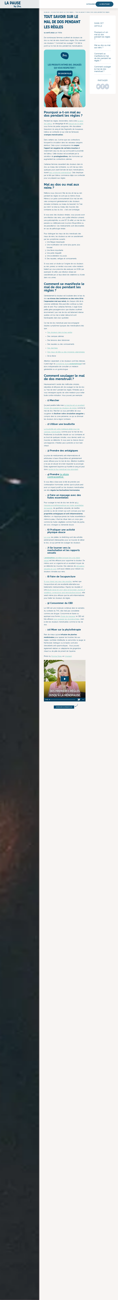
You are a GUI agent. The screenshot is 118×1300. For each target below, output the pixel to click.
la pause (46, 12)
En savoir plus (64, 73)
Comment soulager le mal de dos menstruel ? (102, 69)
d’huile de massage (67, 616)
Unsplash (68, 656)
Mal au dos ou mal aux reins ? (102, 46)
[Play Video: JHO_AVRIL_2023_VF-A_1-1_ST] (65, 678)
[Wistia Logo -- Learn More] (79, 699)
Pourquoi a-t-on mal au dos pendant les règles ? (102, 35)
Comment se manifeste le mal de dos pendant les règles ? (102, 57)
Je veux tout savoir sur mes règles (62, 12)
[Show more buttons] (83, 699)
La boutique (104, 4)
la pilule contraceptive (58, 475)
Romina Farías (56, 656)
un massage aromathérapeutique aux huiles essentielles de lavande (64, 505)
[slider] (62, 699)
